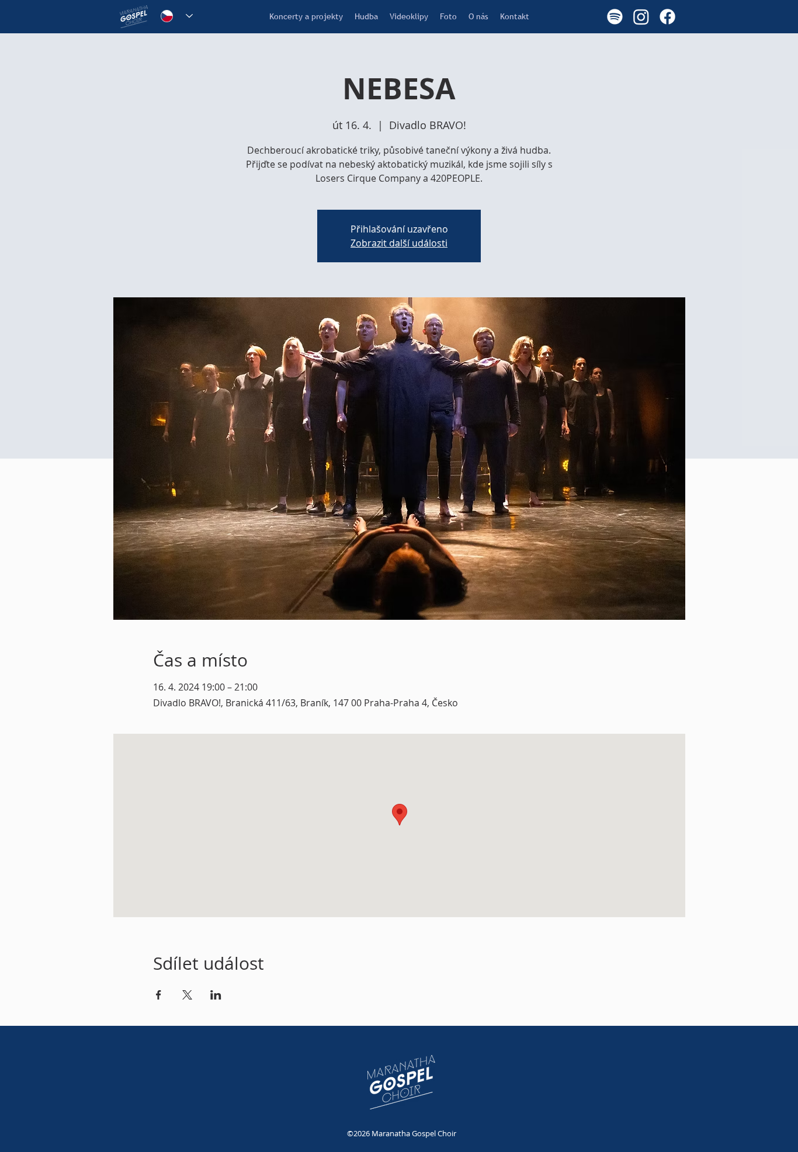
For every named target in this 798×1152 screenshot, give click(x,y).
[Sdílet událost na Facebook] (158, 995)
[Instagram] (641, 16)
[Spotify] (615, 16)
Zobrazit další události (399, 243)
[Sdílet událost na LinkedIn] (215, 995)
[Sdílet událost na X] (187, 995)
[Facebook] (667, 16)
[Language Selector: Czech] (176, 16)
